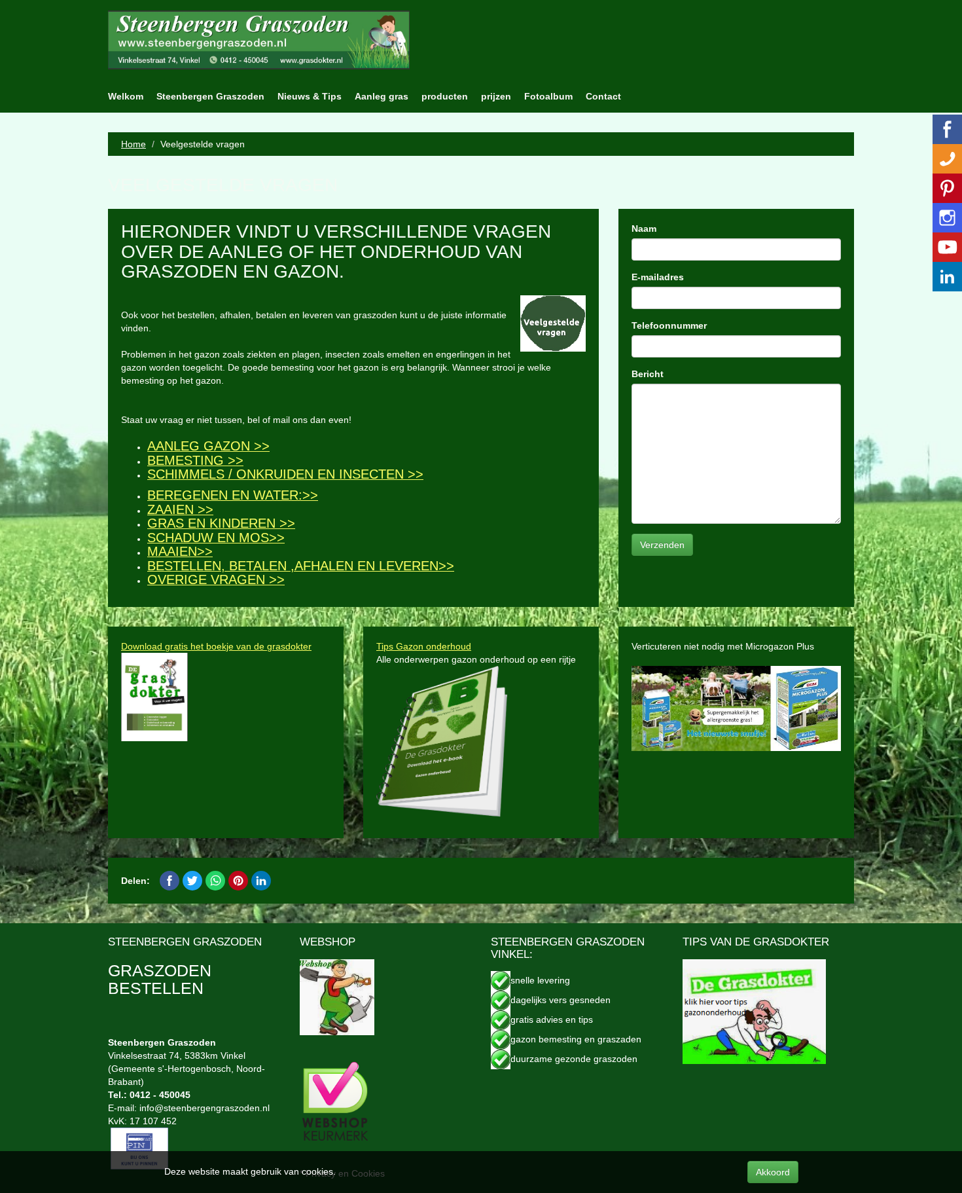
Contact (603, 96)
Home (133, 144)
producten (444, 96)
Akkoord (773, 1172)
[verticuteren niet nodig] (736, 708)
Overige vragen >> (216, 579)
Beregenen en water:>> (232, 495)
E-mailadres (658, 277)
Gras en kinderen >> (221, 523)
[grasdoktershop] (337, 996)
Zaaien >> (180, 509)
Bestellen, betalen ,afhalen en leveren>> (300, 566)
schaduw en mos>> (216, 537)
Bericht (648, 374)
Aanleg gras (381, 96)
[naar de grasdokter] (754, 1010)
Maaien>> (180, 551)
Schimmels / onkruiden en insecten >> (285, 474)
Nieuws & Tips (309, 96)
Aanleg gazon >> (208, 446)
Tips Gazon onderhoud (423, 646)
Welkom (125, 96)
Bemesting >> (195, 460)
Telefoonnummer (669, 325)
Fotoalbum (548, 96)
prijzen (496, 96)
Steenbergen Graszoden (210, 96)
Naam (644, 228)
